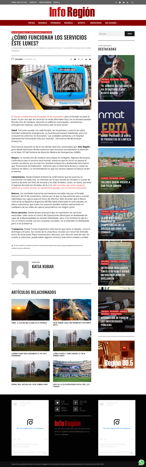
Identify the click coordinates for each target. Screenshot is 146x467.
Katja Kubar (19, 59)
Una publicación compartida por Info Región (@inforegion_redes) (37, 452)
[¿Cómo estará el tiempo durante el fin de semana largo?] (68, 340)
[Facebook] (116, 2)
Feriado (49, 245)
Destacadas (16, 32)
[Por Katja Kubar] (12, 59)
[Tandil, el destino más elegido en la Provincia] (27, 310)
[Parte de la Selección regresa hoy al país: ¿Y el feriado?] (68, 371)
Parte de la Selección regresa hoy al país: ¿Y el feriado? (71, 385)
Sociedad (48, 32)
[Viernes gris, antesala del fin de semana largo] (27, 371)
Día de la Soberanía (40, 245)
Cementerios (29, 245)
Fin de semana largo (58, 245)
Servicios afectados (23, 248)
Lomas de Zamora (28, 32)
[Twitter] (123, 2)
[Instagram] (119, 2)
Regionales (39, 32)
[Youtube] (127, 2)
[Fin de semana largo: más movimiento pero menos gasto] (68, 310)
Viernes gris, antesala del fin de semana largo (29, 384)
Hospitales (69, 245)
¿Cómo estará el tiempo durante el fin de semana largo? (69, 354)
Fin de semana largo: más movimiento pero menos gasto (72, 324)
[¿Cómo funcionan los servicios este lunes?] (51, 87)
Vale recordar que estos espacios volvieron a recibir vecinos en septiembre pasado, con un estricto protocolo (48, 186)
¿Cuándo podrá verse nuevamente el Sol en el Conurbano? (29, 354)
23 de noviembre (19, 245)
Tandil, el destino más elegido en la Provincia (29, 323)
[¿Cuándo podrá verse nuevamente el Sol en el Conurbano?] (27, 340)
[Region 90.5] (116, 354)
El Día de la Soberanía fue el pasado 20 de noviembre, (38, 116)
